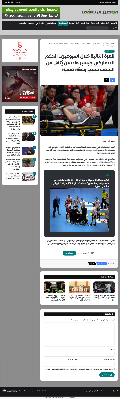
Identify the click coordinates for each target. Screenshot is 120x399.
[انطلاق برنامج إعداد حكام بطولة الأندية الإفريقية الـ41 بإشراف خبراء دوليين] (54, 287)
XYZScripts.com (71, 397)
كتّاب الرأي (40, 23)
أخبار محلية (105, 23)
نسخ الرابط (69, 253)
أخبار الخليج (85, 23)
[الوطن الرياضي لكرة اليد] (100, 11)
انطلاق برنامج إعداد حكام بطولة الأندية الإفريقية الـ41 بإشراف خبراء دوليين (55, 298)
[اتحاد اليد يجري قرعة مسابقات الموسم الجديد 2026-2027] (28, 176)
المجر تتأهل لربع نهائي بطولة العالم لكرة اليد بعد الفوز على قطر (104, 298)
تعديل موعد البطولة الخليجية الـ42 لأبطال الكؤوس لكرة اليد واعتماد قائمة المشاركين (12, 164)
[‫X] (106, 80)
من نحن (17, 2)
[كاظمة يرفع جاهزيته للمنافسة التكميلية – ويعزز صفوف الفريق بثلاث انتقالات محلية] (28, 151)
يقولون (31, 23)
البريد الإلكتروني (109, 359)
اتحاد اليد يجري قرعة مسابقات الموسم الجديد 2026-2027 (13, 176)
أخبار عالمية (63, 23)
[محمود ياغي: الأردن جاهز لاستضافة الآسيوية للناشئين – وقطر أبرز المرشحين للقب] (28, 136)
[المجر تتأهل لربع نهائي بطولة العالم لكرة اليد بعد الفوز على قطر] (104, 287)
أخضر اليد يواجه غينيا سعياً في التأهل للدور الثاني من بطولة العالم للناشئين (79, 298)
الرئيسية (114, 23)
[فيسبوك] (112, 80)
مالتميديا (22, 23)
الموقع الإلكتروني (72, 359)
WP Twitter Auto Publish (52, 397)
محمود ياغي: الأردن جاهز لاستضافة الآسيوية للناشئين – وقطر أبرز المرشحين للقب (13, 138)
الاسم (112, 349)
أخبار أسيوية (74, 23)
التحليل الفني (51, 23)
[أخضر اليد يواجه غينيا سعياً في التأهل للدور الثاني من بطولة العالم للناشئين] (79, 287)
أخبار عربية (95, 23)
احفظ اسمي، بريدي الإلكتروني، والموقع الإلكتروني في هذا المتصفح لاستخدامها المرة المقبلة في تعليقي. (79, 369)
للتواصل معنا (9, 2)
